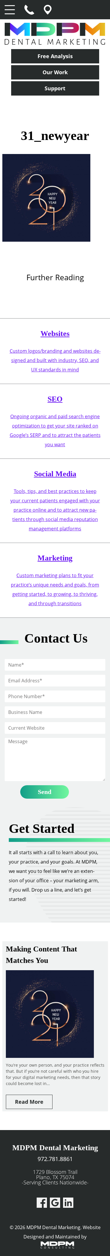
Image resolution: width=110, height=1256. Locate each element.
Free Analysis (55, 56)
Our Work (55, 72)
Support (55, 88)
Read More (29, 1101)
